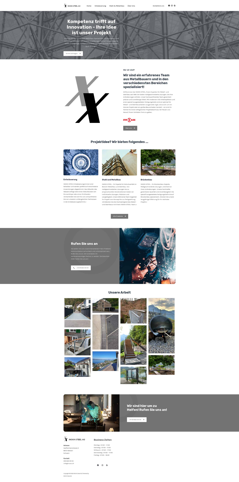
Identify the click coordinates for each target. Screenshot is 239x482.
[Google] (175, 5)
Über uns (131, 6)
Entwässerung (100, 6)
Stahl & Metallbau (116, 6)
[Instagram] (172, 5)
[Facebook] (169, 5)
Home (89, 6)
